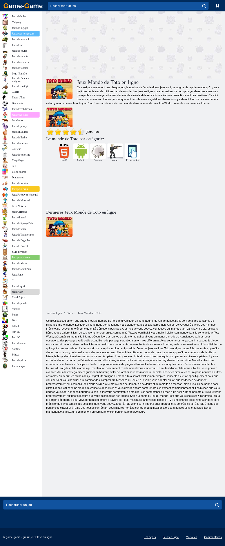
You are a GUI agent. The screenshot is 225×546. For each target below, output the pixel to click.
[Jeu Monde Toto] (59, 117)
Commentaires (213, 537)
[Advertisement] (90, 44)
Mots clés (191, 537)
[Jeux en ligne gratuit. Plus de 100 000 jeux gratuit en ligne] (23, 5)
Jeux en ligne (171, 537)
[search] (204, 6)
